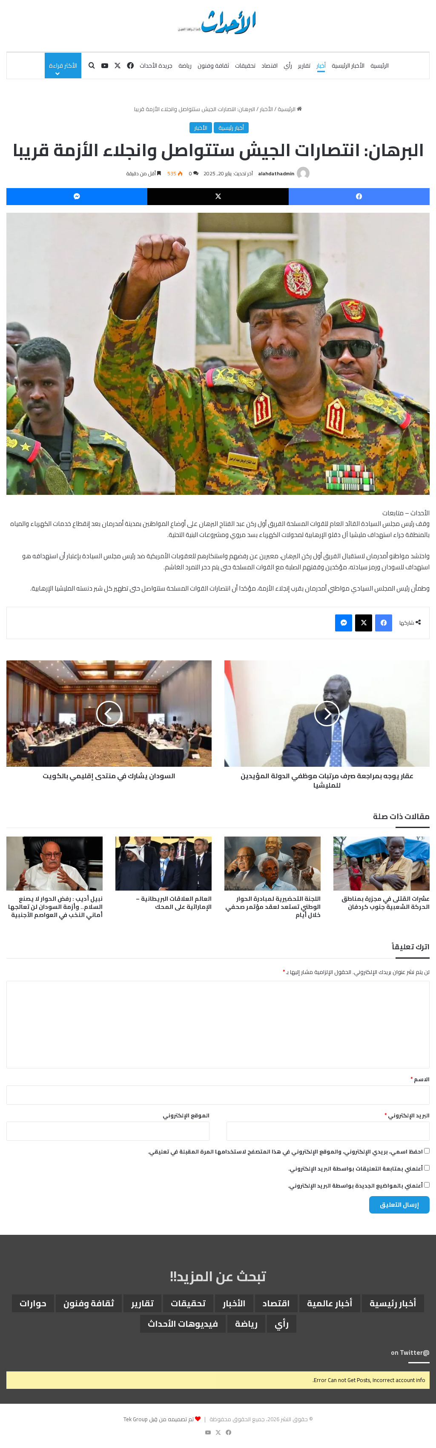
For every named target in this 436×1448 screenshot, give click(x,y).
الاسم (420, 1079)
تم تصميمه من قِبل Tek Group (158, 1419)
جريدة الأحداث (156, 65)
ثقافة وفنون (213, 65)
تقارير (304, 65)
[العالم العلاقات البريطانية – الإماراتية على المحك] (163, 864)
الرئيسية (379, 65)
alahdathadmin (276, 173)
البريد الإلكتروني (407, 1115)
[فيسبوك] (359, 196)
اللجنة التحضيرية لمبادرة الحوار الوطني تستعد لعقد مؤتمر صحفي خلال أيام (273, 906)
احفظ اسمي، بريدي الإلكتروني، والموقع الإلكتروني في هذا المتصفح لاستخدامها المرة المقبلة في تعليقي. (285, 1151)
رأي (288, 65)
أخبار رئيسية (231, 128)
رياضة (185, 65)
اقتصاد (269, 65)
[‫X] (217, 196)
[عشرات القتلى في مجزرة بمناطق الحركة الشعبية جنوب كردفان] (381, 864)
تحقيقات (245, 65)
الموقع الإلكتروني (186, 1115)
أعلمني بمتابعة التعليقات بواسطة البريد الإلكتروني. (355, 1168)
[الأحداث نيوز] (218, 21)
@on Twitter (410, 1352)
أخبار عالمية (330, 1303)
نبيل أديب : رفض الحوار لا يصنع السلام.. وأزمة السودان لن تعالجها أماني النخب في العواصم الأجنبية (55, 906)
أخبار (321, 65)
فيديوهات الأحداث (183, 1323)
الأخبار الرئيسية (348, 65)
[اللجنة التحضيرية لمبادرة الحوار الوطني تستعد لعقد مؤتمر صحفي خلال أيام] (272, 864)
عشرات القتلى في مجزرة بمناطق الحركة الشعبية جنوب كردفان (385, 902)
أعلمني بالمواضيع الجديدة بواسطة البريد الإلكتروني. (355, 1185)
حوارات (33, 1303)
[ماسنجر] (76, 196)
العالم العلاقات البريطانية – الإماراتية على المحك (174, 902)
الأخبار (266, 109)
